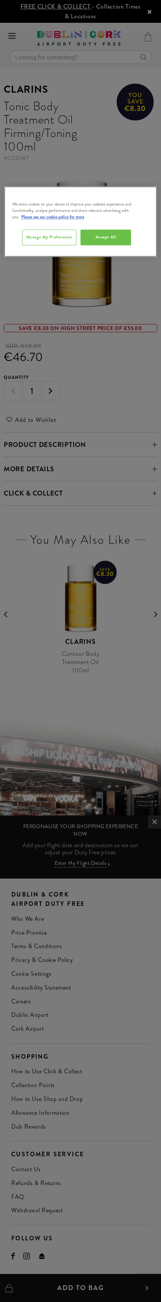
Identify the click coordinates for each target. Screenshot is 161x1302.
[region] (80, 221)
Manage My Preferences (49, 237)
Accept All (105, 237)
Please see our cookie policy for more (52, 217)
